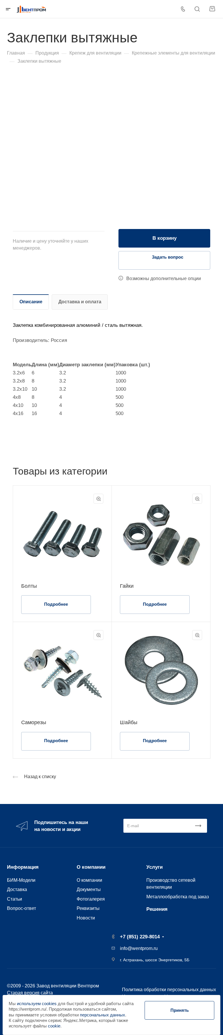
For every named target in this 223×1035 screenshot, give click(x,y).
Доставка (17, 889)
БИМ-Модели (21, 880)
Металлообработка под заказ (177, 896)
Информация (23, 867)
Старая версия (23, 992)
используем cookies (37, 1003)
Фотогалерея (91, 898)
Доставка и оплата (79, 301)
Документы (89, 889)
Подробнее (56, 604)
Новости (86, 917)
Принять (179, 1010)
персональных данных (102, 1015)
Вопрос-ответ (21, 908)
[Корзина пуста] (212, 9)
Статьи (14, 898)
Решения (157, 909)
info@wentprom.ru (139, 948)
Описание (30, 301)
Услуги (154, 867)
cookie (54, 1026)
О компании (91, 867)
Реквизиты (88, 908)
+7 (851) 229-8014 (140, 937)
